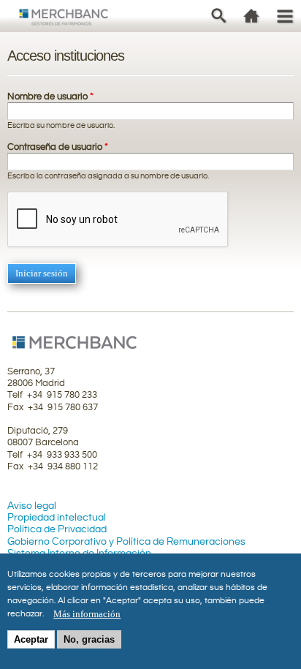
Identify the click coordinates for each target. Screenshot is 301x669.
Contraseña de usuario (57, 147)
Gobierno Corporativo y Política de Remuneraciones (126, 542)
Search (219, 15)
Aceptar (31, 639)
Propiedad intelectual (56, 518)
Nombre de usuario (50, 96)
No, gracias (89, 639)
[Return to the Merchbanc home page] (64, 20)
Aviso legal (31, 506)
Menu (284, 15)
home (251, 15)
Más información (87, 613)
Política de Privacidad (57, 529)
